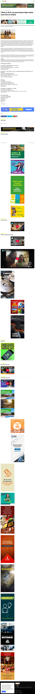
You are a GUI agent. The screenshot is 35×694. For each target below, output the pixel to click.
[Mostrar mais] (18, 116)
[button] (1, 1)
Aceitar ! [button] (4, 691)
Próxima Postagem (31, 142)
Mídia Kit (16, 692)
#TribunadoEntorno (8, 10)
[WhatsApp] (13, 116)
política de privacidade (5, 690)
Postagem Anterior (3, 142)
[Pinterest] (14, 116)
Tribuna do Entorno (18, 690)
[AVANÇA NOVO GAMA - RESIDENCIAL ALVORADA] (17, 152)
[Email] (16, 116)
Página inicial (2, 10)
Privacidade (20, 692)
